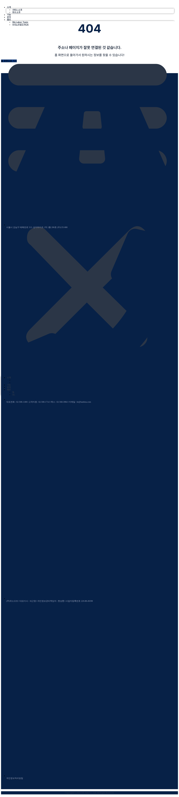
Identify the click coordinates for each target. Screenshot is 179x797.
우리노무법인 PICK (20, 24)
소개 (9, 7)
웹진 (9, 19)
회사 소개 (16, 12)
